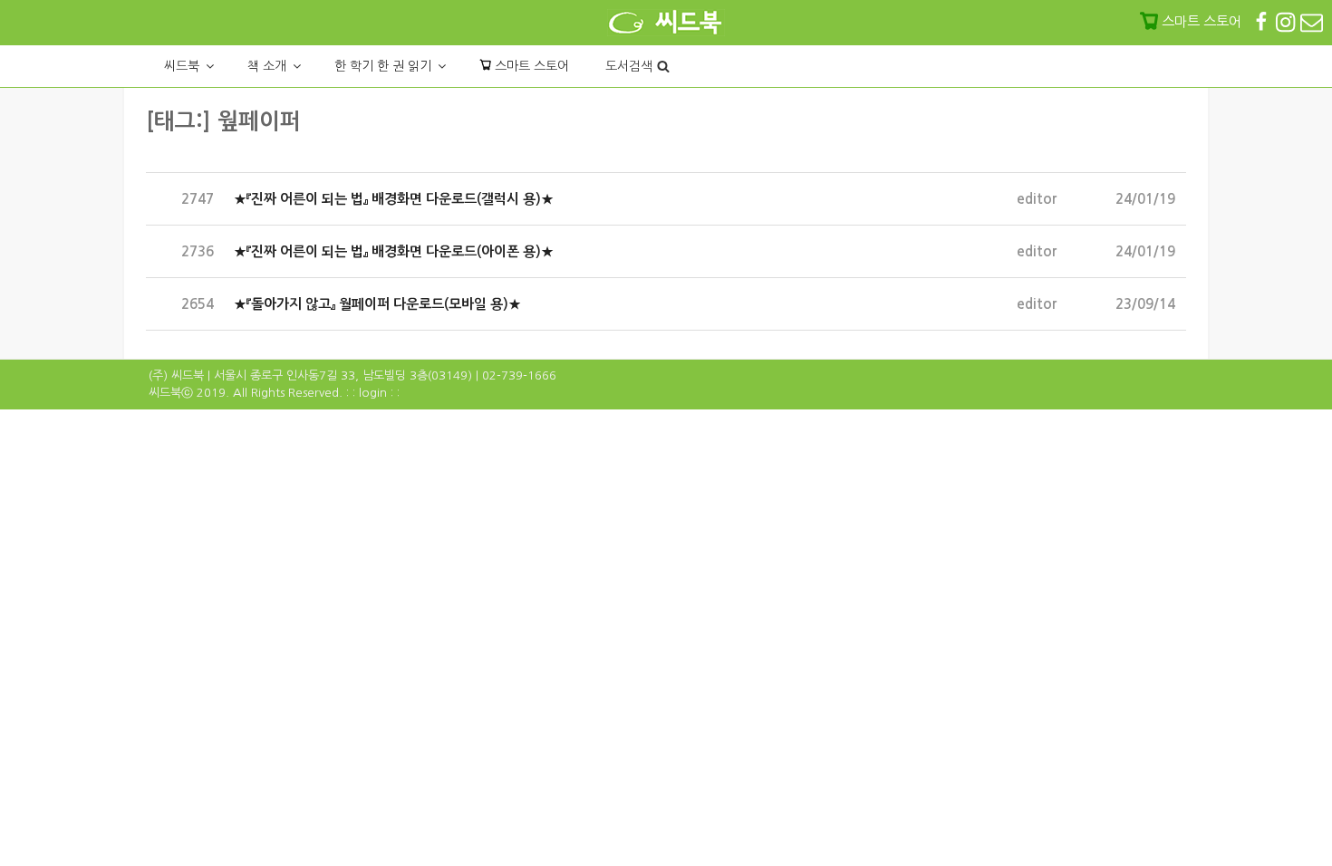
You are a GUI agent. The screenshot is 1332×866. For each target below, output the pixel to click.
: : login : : (373, 393)
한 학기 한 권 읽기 (382, 66)
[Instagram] (1287, 21)
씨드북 (181, 66)
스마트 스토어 (530, 66)
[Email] (1311, 21)
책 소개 (266, 66)
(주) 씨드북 (176, 375)
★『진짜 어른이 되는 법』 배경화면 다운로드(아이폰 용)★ (394, 251)
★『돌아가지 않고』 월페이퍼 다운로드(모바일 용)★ (377, 304)
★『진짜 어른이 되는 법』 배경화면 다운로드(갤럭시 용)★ (394, 199)
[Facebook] (1263, 21)
